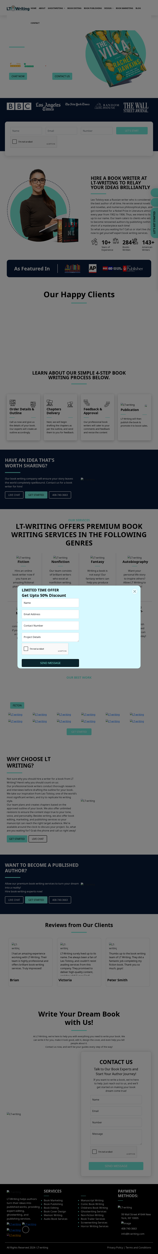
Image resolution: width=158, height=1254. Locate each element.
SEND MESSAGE (50, 663)
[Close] (134, 591)
